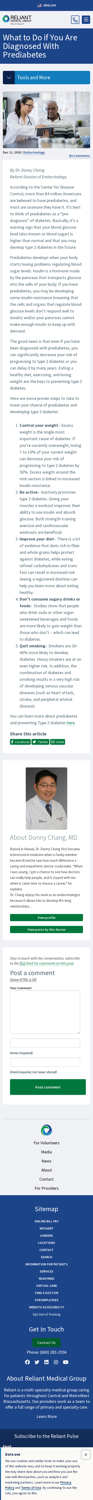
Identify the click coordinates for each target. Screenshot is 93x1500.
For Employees (46, 1300)
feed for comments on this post (46, 963)
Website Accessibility (46, 1307)
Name (21, 1053)
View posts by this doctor (47, 929)
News (46, 1161)
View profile (46, 917)
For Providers (47, 1188)
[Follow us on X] (37, 1362)
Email (33, 1072)
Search (46, 1257)
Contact (46, 1179)
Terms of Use (31, 1487)
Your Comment (21, 988)
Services (46, 1271)
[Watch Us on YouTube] (65, 1362)
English (49, 5)
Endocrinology (34, 152)
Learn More (46, 1416)
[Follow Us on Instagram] (56, 1362)
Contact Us (46, 1342)
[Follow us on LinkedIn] (46, 1362)
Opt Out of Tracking (47, 1314)
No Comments (79, 155)
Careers (46, 1235)
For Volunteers (47, 1143)
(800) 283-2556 (53, 1352)
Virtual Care (46, 1285)
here (71, 722)
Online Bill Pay (46, 1221)
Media (46, 1152)
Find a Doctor (46, 1293)
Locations (46, 1243)
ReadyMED (46, 1278)
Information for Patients (46, 1264)
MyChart (47, 1228)
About (46, 1170)
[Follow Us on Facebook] (27, 1362)
